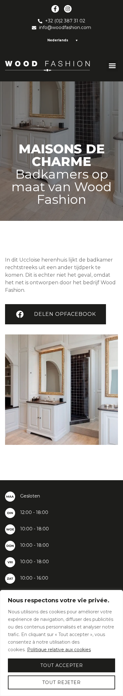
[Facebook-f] (55, 9)
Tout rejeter (61, 682)
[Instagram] (68, 9)
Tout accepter (61, 665)
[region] (61, 643)
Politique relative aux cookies (59, 649)
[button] (112, 65)
